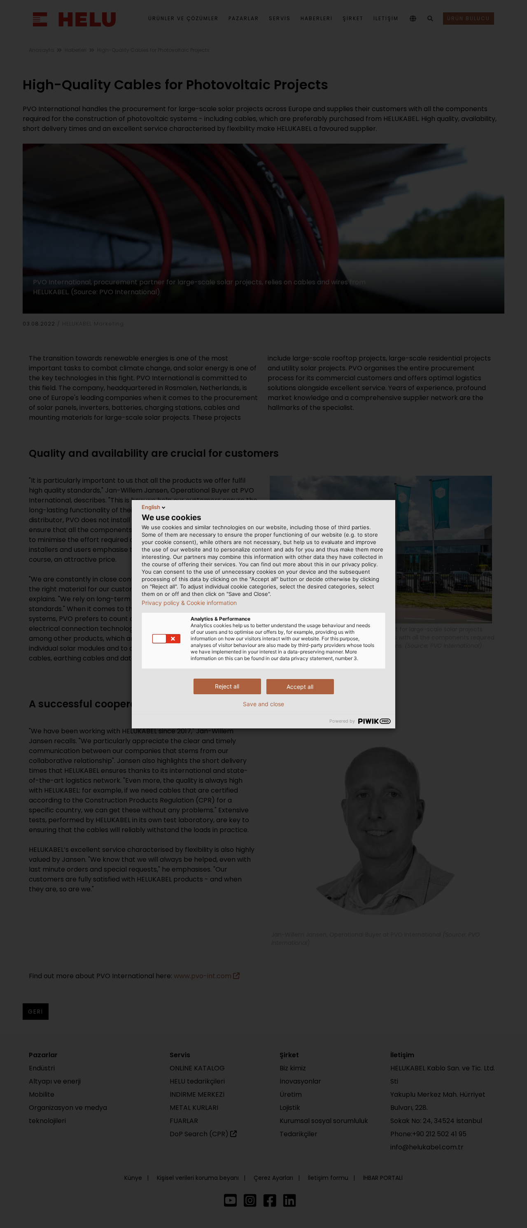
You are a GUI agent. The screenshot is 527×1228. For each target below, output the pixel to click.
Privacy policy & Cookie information (189, 603)
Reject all (227, 686)
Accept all (300, 686)
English (151, 507)
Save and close (263, 704)
